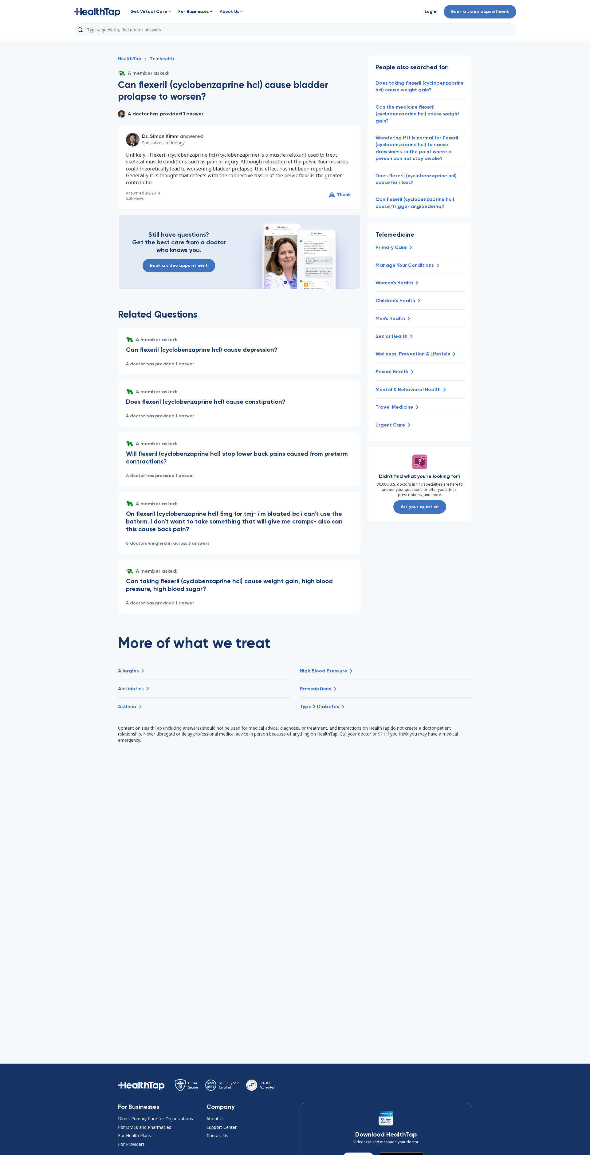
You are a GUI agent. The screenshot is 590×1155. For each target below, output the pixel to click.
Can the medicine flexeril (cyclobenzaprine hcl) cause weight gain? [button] (417, 114)
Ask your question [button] (420, 506)
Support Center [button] (221, 1127)
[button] (97, 11)
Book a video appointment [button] (480, 11)
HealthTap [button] (129, 59)
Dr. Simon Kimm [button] (160, 136)
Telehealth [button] (162, 59)
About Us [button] (215, 1118)
